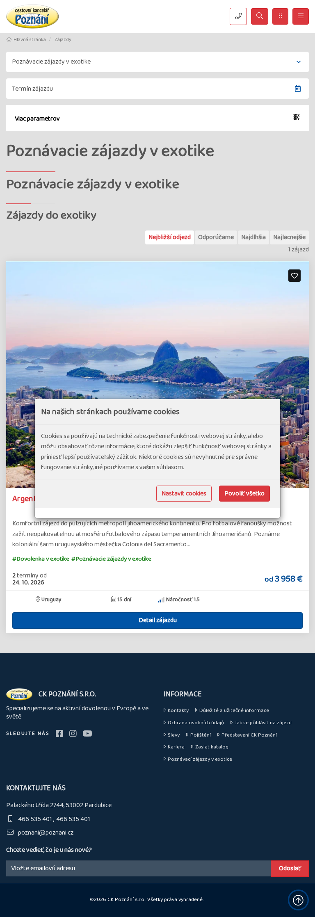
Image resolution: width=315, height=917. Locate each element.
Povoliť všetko (244, 493)
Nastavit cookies (184, 493)
